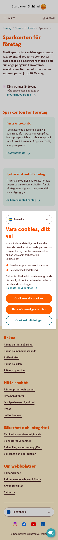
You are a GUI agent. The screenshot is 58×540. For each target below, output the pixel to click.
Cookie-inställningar (29, 320)
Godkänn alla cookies (29, 298)
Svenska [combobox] (19, 219)
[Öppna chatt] (50, 532)
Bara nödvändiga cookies (29, 309)
